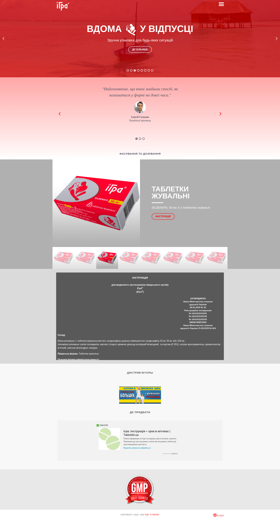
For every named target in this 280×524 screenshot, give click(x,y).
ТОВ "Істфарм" (152, 515)
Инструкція (163, 216)
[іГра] (62, 6)
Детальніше (140, 49)
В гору (220, 516)
